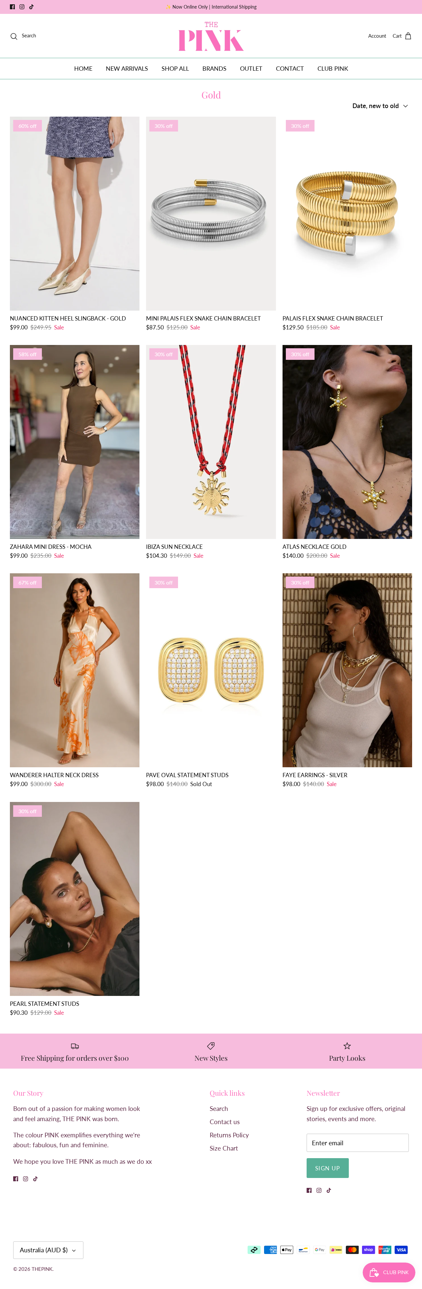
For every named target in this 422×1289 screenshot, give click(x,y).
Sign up (327, 1168)
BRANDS (214, 68)
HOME (83, 68)
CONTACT (290, 68)
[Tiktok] (31, 6)
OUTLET (251, 68)
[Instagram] (21, 6)
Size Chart (224, 1148)
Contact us (225, 1121)
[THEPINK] (211, 35)
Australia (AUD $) (44, 1250)
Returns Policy (229, 1135)
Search (219, 1108)
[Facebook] (12, 6)
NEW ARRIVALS (127, 68)
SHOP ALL (175, 68)
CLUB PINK (332, 68)
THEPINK (42, 1269)
